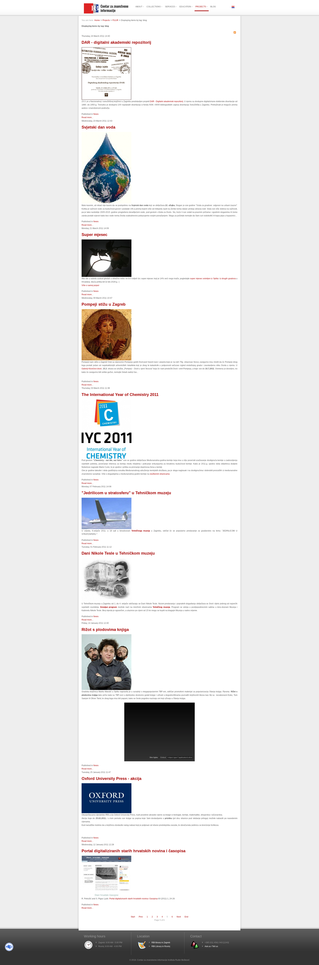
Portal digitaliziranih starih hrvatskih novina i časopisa (133, 851)
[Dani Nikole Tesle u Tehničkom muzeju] (106, 601)
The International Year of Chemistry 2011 (120, 394)
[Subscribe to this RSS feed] (234, 32)
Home (97, 20)
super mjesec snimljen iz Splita (204, 278)
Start (133, 917)
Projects (106, 20)
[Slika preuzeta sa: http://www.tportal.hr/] (106, 276)
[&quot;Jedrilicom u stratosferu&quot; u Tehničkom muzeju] (106, 528)
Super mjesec (94, 234)
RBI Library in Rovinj (161, 946)
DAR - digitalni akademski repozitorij (116, 42)
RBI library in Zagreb (161, 942)
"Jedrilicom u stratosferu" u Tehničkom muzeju (126, 493)
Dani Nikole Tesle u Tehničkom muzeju (118, 553)
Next (179, 917)
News (96, 114)
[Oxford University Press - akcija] (106, 812)
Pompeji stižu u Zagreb (104, 304)
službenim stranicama (160, 474)
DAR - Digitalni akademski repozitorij (166, 101)
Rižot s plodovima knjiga (105, 629)
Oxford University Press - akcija (111, 778)
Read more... (87, 117)
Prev (141, 917)
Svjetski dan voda (98, 127)
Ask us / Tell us (211, 946)
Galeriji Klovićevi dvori (92, 369)
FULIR (115, 20)
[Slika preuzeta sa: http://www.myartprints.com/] (106, 360)
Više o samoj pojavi (90, 285)
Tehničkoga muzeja (140, 531)
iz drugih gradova (228, 278)
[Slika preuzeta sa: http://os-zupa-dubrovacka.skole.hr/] (106, 203)
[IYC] (106, 458)
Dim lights (154, 757)
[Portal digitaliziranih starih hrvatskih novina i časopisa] (106, 896)
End (186, 917)
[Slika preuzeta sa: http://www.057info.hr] (106, 689)
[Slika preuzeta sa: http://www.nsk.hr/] (106, 99)
